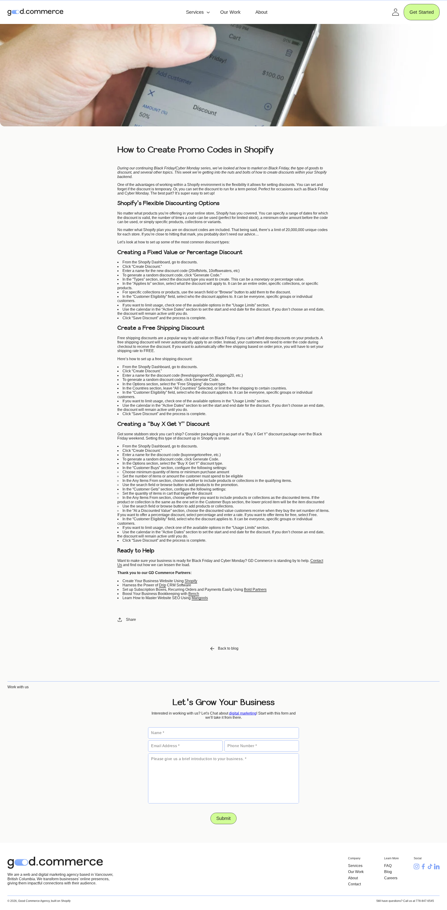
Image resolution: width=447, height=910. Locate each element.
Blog (388, 872)
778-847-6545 (425, 901)
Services (355, 866)
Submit (223, 818)
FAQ (388, 866)
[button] (196, 12)
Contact (354, 884)
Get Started (422, 12)
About (353, 878)
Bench (193, 594)
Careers (390, 878)
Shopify (191, 581)
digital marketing (242, 713)
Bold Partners (255, 589)
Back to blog (228, 648)
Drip (162, 585)
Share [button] (131, 619)
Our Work (356, 872)
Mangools (200, 598)
